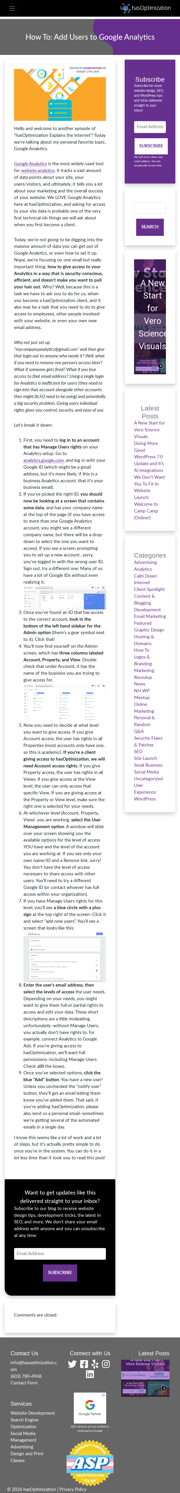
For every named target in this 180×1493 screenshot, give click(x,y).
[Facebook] (85, 1366)
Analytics (143, 569)
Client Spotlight (149, 589)
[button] (147, 366)
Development (147, 610)
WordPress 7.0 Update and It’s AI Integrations (149, 464)
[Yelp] (96, 1366)
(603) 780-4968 (26, 1376)
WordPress (145, 799)
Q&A (139, 731)
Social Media (146, 772)
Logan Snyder (92, 68)
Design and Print (27, 1454)
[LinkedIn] (90, 1376)
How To (141, 650)
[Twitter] (73, 1366)
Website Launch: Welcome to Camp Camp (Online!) (146, 504)
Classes (18, 1461)
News (139, 684)
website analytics (38, 170)
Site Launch (145, 758)
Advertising (145, 562)
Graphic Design (149, 630)
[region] (150, 316)
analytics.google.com (43, 460)
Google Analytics (30, 164)
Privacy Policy (73, 1489)
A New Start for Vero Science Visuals (152, 314)
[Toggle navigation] (12, 8)
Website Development (33, 1413)
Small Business (148, 765)
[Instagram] (107, 1366)
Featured (143, 623)
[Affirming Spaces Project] (90, 1462)
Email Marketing (150, 616)
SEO (138, 752)
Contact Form (24, 1383)
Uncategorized (148, 779)
